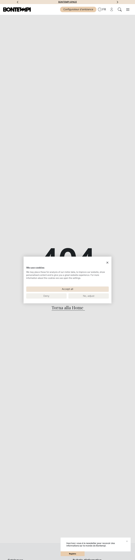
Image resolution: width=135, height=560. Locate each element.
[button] (17, 2)
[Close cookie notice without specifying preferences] (107, 262)
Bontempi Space (67, 2)
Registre (72, 554)
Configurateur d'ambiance (78, 9)
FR (104, 9)
